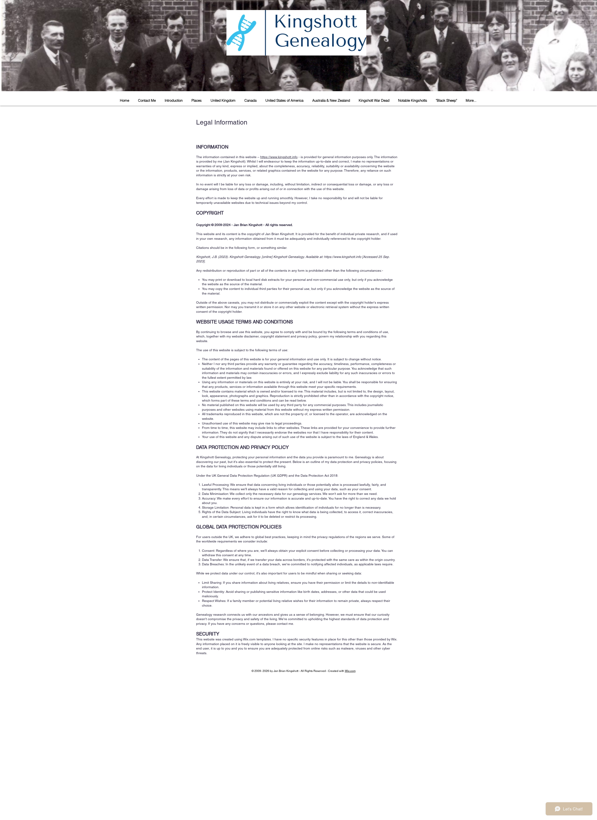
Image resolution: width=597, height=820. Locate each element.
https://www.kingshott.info (279, 157)
